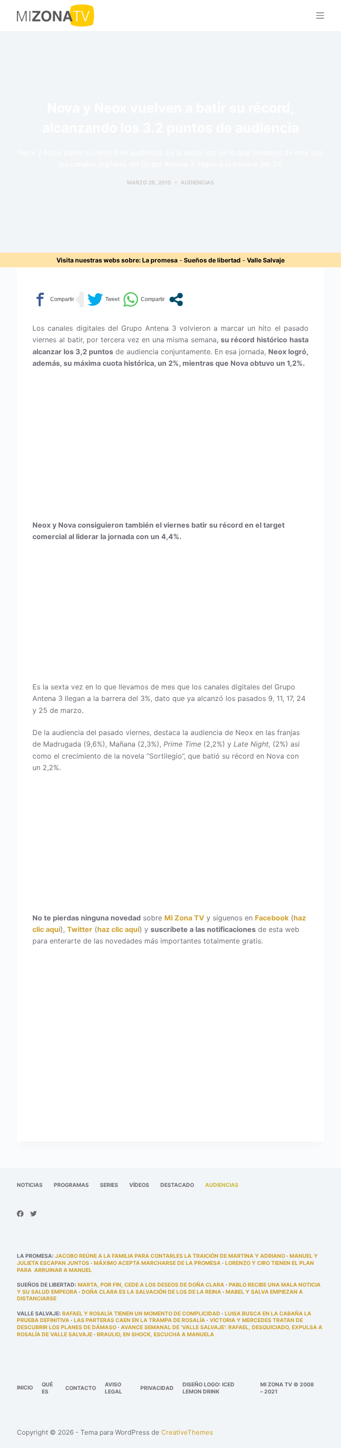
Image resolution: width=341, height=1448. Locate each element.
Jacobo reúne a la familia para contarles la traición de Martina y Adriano (170, 1255)
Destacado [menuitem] (177, 1185)
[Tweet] (103, 299)
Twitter (79, 929)
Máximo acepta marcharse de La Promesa (157, 1263)
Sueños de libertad (212, 260)
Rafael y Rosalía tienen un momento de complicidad (141, 1313)
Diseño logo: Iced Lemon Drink (208, 1388)
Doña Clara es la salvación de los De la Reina (151, 1291)
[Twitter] (33, 1213)
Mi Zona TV (184, 917)
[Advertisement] (171, 442)
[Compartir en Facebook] (53, 299)
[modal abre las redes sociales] (176, 299)
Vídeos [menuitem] (139, 1185)
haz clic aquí (118, 929)
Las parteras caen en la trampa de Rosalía (139, 1320)
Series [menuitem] (109, 1185)
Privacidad (157, 1388)
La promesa (160, 260)
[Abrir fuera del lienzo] (320, 16)
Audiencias (197, 182)
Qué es (47, 1388)
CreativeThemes (187, 1432)
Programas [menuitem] (71, 1185)
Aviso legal (113, 1388)
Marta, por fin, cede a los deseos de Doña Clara (151, 1284)
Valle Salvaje (266, 260)
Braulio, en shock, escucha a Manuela (155, 1334)
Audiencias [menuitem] (221, 1185)
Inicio (25, 1387)
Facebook (272, 917)
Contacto (80, 1388)
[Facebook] (20, 1213)
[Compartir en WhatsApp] (144, 299)
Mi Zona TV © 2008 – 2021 (287, 1388)
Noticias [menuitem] (30, 1185)
